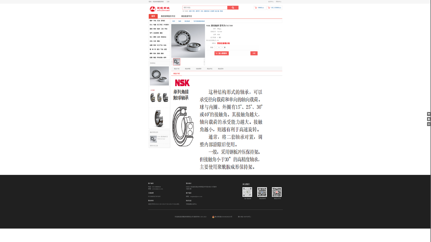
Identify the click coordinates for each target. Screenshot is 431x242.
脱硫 (158, 53)
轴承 (158, 29)
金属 (151, 45)
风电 (151, 41)
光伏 (154, 41)
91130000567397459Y (154, 196)
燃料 (151, 53)
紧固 (151, 29)
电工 (151, 37)
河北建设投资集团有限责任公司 (184, 217)
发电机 (163, 21)
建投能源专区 (186, 16)
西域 (221, 11)
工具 (162, 29)
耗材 (154, 45)
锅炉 (151, 21)
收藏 (254, 53)
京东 (202, 11)
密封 (154, 29)
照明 (154, 37)
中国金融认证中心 (191, 204)
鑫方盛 (217, 11)
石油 (158, 21)
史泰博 (212, 11)
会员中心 (271, 1)
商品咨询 (220, 69)
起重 (151, 57)
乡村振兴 (166, 25)
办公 (151, 25)
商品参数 (187, 69)
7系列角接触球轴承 (199, 21)
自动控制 (156, 33)
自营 (190, 11)
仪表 (158, 37)
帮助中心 (278, 1)
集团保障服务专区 (168, 16)
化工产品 (160, 45)
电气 (151, 33)
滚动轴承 (187, 21)
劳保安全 (163, 37)
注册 (168, 1)
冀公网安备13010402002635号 (223, 217)
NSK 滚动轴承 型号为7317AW (162, 138)
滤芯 (165, 49)
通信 (161, 33)
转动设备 (160, 57)
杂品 (165, 45)
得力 (193, 11)
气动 (162, 49)
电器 (154, 25)
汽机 (154, 21)
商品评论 (209, 69)
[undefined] (188, 41)
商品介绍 (176, 69)
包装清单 (198, 69)
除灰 (154, 53)
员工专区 (160, 25)
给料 (165, 57)
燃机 (158, 41)
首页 (153, 16)
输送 (154, 57)
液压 (158, 49)
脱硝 (162, 53)
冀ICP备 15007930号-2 (244, 217)
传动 (166, 29)
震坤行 (198, 11)
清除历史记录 (154, 146)
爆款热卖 (207, 11)
